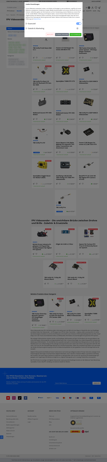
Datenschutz (37, 19)
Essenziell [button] (32, 23)
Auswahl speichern (62, 34)
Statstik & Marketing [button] (36, 28)
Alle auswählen (75, 34)
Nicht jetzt (50, 34)
